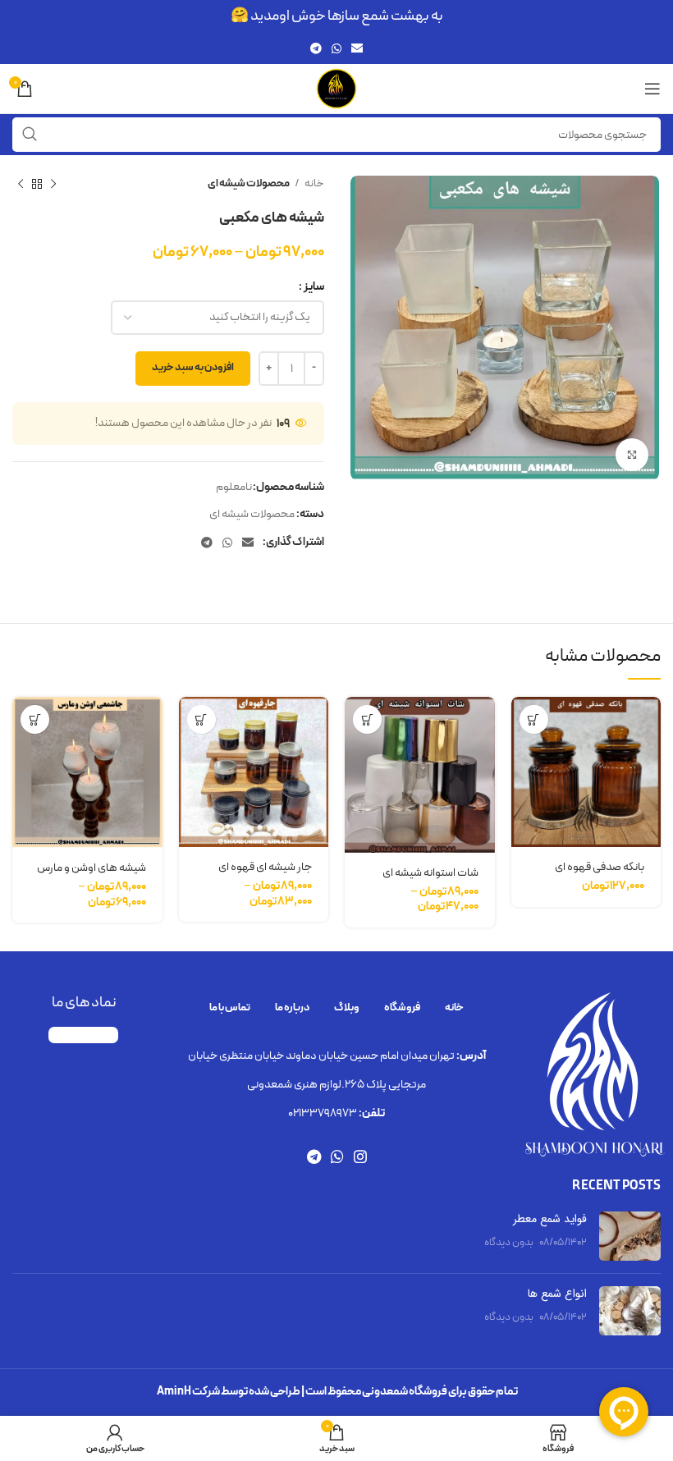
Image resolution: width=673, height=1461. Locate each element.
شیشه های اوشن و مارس (91, 868)
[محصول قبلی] (53, 184)
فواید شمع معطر (550, 1219)
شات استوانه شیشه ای (430, 873)
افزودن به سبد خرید (193, 368)
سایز (314, 286)
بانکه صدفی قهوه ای (599, 867)
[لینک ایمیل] (357, 48)
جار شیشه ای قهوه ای (265, 867)
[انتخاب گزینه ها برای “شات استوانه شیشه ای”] (367, 719)
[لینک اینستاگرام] (360, 1156)
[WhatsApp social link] (336, 48)
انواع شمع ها (557, 1294)
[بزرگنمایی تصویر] (632, 454)
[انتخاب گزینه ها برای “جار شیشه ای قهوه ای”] (201, 719)
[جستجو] (29, 134)
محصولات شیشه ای (249, 184)
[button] (534, 719)
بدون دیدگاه (508, 1242)
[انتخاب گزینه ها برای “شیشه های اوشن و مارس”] (35, 719)
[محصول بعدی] (20, 184)
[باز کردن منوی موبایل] (652, 88)
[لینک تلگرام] (316, 48)
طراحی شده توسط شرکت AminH (228, 1391)
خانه (313, 184)
